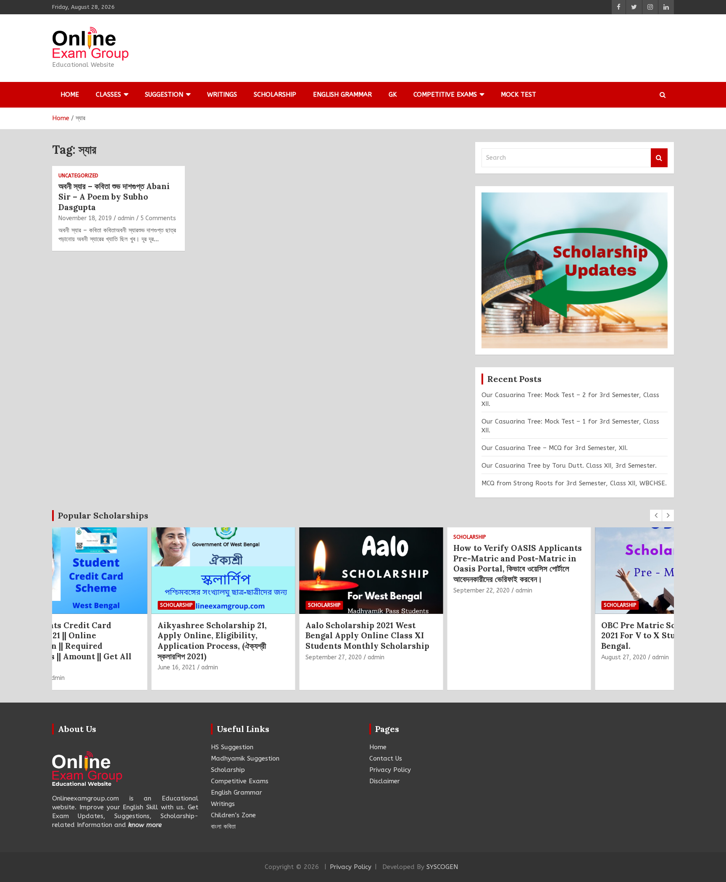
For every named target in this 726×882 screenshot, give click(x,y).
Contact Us (385, 758)
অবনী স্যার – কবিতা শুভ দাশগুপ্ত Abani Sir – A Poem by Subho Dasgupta (114, 196)
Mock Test (518, 94)
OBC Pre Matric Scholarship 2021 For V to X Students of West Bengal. (583, 635)
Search (659, 157)
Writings (222, 94)
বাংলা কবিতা (223, 826)
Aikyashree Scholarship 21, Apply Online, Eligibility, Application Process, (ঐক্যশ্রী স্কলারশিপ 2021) (130, 640)
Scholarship (275, 94)
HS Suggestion (232, 747)
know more (145, 825)
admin (126, 218)
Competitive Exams (445, 94)
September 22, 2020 (399, 590)
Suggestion (164, 94)
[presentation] (656, 515)
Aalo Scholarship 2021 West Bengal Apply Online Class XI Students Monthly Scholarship (285, 635)
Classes (108, 94)
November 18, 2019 (85, 218)
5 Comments (158, 218)
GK (393, 94)
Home (69, 94)
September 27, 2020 (252, 657)
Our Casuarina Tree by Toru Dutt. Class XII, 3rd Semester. (569, 465)
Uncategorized (78, 176)
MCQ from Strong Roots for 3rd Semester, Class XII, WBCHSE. (574, 483)
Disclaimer (384, 781)
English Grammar (342, 94)
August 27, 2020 (541, 657)
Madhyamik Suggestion (245, 758)
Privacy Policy (390, 770)
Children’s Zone (233, 815)
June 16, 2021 (94, 667)
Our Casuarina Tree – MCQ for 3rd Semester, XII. (554, 448)
